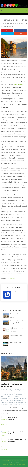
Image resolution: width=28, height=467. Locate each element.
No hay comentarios (7, 26)
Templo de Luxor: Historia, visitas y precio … (15, 315)
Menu (3, 10)
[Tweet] (7, 33)
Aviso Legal (5, 464)
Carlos (4, 23)
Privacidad (12, 464)
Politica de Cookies (21, 464)
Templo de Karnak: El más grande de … (16, 322)
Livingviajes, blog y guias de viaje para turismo (14, 460)
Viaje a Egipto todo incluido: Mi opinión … (16, 336)
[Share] (20, 30)
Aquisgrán (22, 408)
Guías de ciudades (14, 23)
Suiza (22, 23)
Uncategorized (17, 410)
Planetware (11, 278)
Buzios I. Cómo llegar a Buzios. (15, 343)
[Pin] (7, 30)
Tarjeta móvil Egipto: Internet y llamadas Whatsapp (16, 330)
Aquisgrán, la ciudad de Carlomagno (11, 385)
